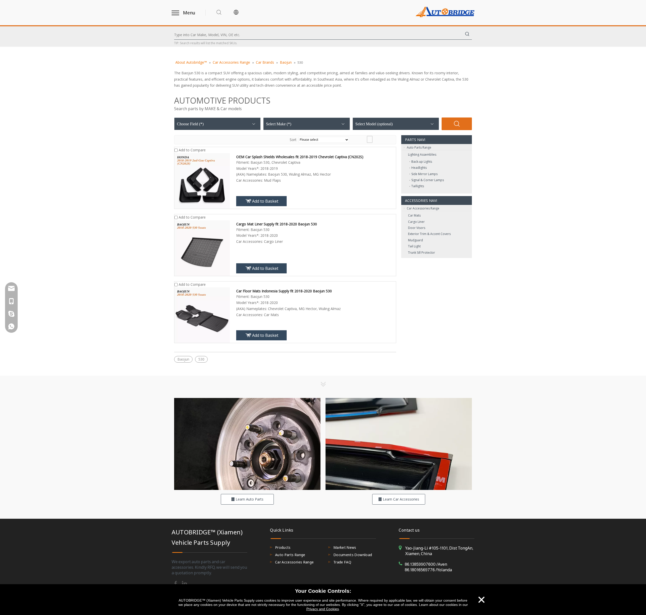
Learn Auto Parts (249, 499)
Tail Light (414, 246)
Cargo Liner (416, 222)
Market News (344, 547)
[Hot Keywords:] (467, 34)
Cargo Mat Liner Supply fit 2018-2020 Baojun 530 (276, 224)
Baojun (183, 359)
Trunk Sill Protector (421, 252)
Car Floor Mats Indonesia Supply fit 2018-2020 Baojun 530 (284, 291)
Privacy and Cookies (322, 609)
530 (201, 359)
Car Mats (414, 215)
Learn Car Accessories (400, 499)
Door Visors (416, 228)
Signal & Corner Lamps (427, 180)
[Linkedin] (184, 583)
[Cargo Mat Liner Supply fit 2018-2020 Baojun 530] (202, 247)
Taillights (417, 186)
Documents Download (352, 554)
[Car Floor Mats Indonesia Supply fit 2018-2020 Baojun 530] (202, 314)
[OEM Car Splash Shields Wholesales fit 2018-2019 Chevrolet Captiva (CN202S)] (202, 180)
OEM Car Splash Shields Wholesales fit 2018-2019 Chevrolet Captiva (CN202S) (299, 156)
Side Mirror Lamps (424, 174)
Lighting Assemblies (422, 154)
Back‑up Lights (421, 161)
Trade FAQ (342, 562)
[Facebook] (176, 583)
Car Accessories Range (422, 208)
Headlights (419, 167)
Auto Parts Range (418, 147)
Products (283, 547)
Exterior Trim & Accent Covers (429, 234)
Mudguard (415, 240)
